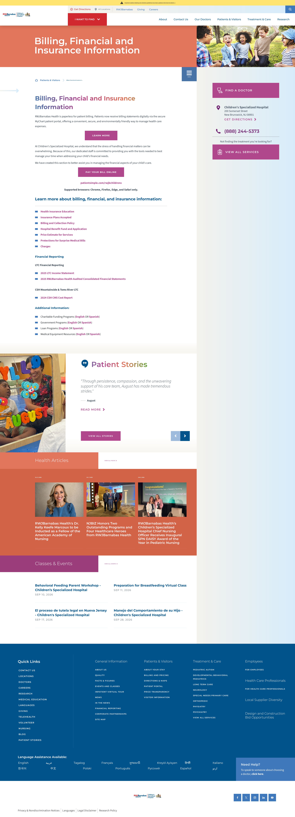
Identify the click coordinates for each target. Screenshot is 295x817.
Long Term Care (203, 684)
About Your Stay (154, 670)
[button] (290, 9)
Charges (45, 246)
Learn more (101, 135)
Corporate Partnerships (111, 714)
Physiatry (199, 706)
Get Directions (82, 9)
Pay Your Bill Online (101, 172)
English (80, 317)
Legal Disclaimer (87, 810)
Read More (91, 409)
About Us (101, 670)
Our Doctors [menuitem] (203, 19)
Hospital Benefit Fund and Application (64, 229)
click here (257, 774)
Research (26, 693)
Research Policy (108, 810)
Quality (100, 675)
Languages (27, 705)
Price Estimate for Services (57, 235)
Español (185, 768)
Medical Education (33, 699)
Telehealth (27, 717)
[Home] (34, 15)
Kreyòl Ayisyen (167, 762)
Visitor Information (157, 697)
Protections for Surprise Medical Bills (63, 241)
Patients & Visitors (50, 80)
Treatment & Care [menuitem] (259, 19)
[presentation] (135, 395)
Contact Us (27, 670)
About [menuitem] (163, 19)
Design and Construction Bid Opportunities (265, 715)
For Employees (254, 670)
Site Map (100, 719)
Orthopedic (200, 701)
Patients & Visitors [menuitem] (229, 19)
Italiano (218, 762)
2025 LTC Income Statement (57, 273)
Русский (154, 768)
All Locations (104, 9)
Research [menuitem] (283, 19)
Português (122, 768)
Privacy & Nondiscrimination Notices (39, 810)
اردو (215, 768)
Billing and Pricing (156, 675)
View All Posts (109, 460)
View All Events (110, 563)
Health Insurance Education (57, 212)
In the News (102, 703)
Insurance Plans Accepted (56, 217)
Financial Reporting (108, 708)
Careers (153, 9)
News (98, 697)
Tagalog (79, 762)
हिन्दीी (187, 762)
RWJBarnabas (124, 9)
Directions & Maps (155, 681)
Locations (26, 676)
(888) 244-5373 (241, 131)
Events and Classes (107, 686)
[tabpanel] (33, 403)
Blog (22, 734)
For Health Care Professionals (265, 689)
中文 (53, 768)
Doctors (25, 682)
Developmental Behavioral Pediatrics (210, 677)
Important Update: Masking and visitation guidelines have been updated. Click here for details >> (150, 2)
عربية (49, 762)
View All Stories (100, 436)
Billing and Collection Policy (58, 223)
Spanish (94, 317)
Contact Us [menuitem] (181, 19)
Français (107, 762)
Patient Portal (153, 686)
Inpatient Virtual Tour (109, 692)
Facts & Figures (105, 681)
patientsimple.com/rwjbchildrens (101, 183)
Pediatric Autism (203, 670)
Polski (87, 768)
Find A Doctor (238, 90)
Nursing (25, 728)
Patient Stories (30, 740)
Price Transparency (156, 692)
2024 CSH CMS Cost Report (57, 298)
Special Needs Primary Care (210, 695)
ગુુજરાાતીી (134, 762)
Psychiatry (200, 712)
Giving (141, 9)
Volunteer (26, 722)
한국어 (22, 768)
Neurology (200, 690)
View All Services (242, 152)
